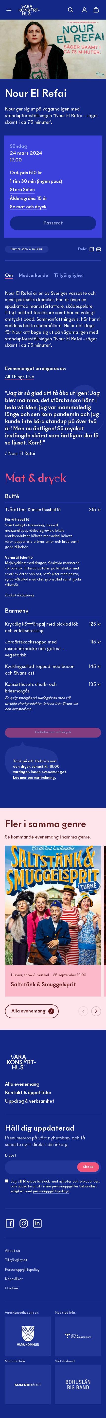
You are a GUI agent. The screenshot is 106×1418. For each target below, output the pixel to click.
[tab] (9, 276)
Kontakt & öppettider (28, 1092)
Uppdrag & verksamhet (29, 1101)
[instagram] (24, 1223)
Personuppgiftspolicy (22, 1270)
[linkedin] (37, 1223)
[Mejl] (98, 249)
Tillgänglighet (16, 1260)
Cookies (11, 1288)
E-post (10, 1156)
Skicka (88, 1167)
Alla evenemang (22, 1084)
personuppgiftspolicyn (51, 1191)
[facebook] (91, 249)
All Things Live (19, 377)
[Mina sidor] (84, 10)
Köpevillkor (14, 1279)
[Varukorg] (96, 10)
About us (12, 1251)
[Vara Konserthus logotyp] (29, 9)
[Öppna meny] (9, 10)
